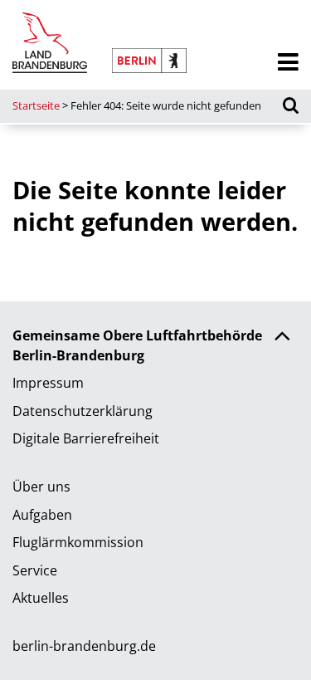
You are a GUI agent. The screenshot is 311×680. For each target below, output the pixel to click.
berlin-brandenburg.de (84, 646)
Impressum (48, 383)
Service (34, 570)
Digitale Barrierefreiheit (85, 438)
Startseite (36, 105)
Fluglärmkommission (77, 542)
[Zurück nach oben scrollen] (282, 338)
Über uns (41, 486)
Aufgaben (42, 515)
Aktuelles (40, 598)
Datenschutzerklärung (82, 411)
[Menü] (288, 62)
